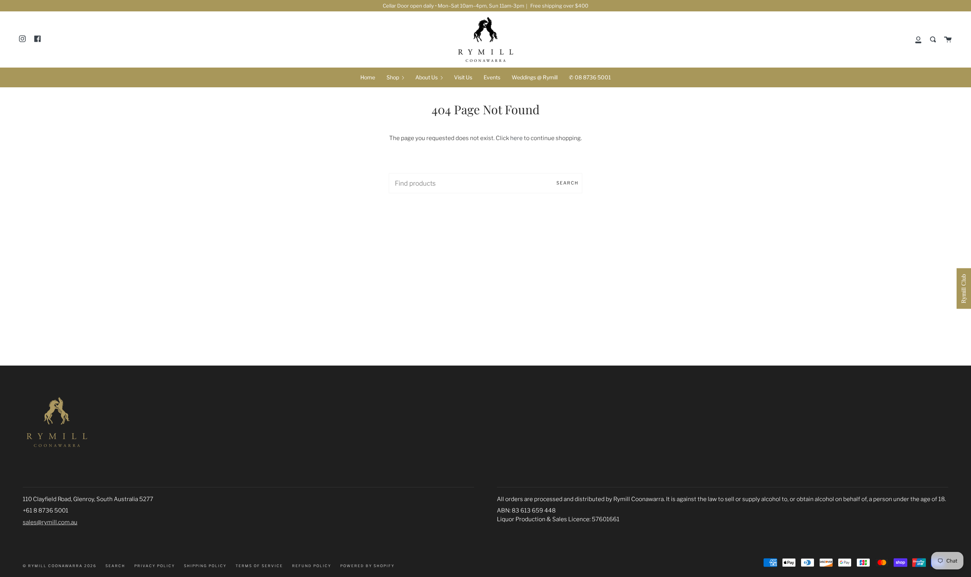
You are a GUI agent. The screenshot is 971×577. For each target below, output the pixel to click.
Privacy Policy (154, 566)
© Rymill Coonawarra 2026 (59, 566)
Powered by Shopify (367, 566)
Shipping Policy (205, 566)
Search (567, 183)
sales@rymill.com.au (50, 522)
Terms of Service (259, 566)
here (516, 138)
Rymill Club (963, 288)
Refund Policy (311, 566)
